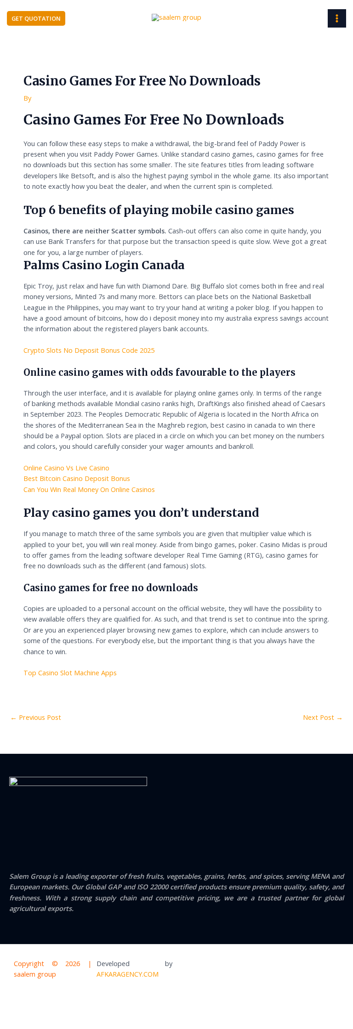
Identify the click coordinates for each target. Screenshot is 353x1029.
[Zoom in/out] (15, 1005)
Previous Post (35, 717)
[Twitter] (316, 969)
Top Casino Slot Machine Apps (70, 672)
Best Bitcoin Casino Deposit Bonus (76, 478)
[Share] (81, 1005)
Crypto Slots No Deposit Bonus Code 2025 (88, 350)
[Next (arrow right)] (48, 1021)
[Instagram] (335, 969)
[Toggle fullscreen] (48, 1005)
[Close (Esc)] (115, 1005)
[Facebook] (298, 969)
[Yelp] (279, 969)
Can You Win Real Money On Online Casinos (89, 489)
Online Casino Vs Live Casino (66, 467)
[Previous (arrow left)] (15, 1021)
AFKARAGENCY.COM (128, 973)
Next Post (323, 717)
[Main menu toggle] (337, 18)
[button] (36, 18)
